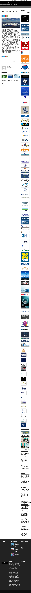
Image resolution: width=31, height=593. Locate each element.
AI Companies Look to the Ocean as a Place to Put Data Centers (25, 522)
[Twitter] (4, 16)
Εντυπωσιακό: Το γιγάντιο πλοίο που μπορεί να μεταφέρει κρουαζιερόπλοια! (6, 62)
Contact (26, 0)
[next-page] (3, 85)
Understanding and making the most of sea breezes (25, 456)
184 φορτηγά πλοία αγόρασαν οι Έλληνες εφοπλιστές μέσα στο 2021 (16, 62)
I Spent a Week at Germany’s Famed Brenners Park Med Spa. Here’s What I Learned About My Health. (25, 486)
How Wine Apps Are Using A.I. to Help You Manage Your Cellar (25, 490)
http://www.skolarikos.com (9, 67)
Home (12, 590)
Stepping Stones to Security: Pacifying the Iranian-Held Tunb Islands (25, 511)
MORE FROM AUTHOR (10, 72)
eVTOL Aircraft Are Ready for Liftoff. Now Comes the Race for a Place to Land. (25, 476)
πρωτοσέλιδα (26, 449)
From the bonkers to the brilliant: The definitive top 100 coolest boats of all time (25, 469)
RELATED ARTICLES (4, 72)
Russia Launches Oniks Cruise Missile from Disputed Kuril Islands (24, 507)
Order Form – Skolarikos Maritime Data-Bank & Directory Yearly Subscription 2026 (17, 545)
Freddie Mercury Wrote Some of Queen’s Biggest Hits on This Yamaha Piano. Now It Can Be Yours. (25, 495)
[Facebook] (2, 16)
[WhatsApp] (7, 16)
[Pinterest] (6, 16)
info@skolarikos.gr (14, 587)
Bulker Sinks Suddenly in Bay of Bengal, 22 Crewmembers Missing (25, 519)
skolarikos (3, 14)
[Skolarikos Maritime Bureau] (15, 3)
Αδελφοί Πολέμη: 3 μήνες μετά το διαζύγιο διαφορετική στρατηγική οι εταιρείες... (17, 550)
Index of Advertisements (22, 0)
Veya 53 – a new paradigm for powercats (25, 454)
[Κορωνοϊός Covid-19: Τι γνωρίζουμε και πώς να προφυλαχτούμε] (12, 554)
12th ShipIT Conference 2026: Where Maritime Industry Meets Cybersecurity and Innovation (17, 80)
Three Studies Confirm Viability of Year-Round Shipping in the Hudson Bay (24, 515)
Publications (18, 590)
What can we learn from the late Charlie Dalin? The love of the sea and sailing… (25, 460)
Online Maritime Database (23, 590)
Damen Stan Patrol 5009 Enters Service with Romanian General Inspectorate (25, 534)
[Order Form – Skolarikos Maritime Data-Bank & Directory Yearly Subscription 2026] (12, 544)
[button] (28, 0)
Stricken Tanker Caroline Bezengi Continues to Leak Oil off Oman (25, 526)
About (18, 0)
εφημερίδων (29, 449)
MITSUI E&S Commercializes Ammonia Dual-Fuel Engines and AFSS (25, 529)
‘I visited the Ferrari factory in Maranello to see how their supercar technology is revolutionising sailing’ (24, 465)
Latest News (15, 590)
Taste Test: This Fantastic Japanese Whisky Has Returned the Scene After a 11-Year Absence (25, 481)
